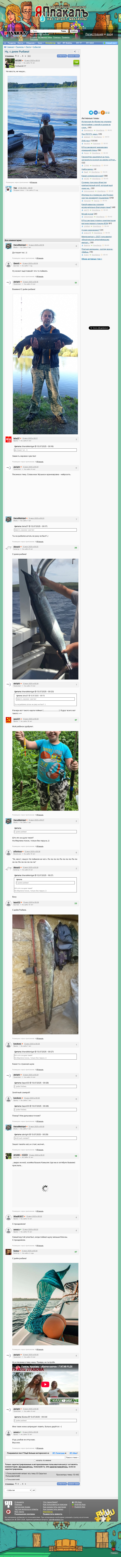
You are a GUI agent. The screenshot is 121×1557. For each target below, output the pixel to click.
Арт (59, 43)
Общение (30, 43)
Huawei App (79, 1507)
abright (16, 282)
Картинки (96, 143)
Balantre (87, 245)
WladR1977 (18, 1216)
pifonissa (17, 851)
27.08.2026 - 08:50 (25, 188)
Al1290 (18, 60)
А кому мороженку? (91, 230)
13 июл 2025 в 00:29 (30, 1075)
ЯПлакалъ (33, 182)
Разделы (12, 43)
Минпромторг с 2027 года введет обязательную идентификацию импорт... (97, 240)
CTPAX (86, 165)
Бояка (16, 1251)
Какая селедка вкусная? (93, 176)
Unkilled (87, 226)
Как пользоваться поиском (55, 1504)
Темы (63, 31)
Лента (20, 43)
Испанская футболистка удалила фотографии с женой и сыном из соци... (96, 124)
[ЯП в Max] (109, 112)
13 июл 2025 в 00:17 (30, 438)
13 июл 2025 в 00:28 (32, 851)
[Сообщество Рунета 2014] (112, 1515)
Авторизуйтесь (26, 1467)
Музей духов (87, 214)
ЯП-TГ (79, 43)
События (37, 47)
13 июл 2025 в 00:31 (36, 1155)
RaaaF (86, 172)
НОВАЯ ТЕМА (73, 56)
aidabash (87, 137)
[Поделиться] (74, 51)
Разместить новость (52, 1514)
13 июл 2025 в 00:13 (32, 60)
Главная (10, 47)
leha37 (16, 438)
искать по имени (43, 1460)
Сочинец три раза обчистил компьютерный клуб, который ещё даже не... (97, 185)
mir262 (86, 179)
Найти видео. (87, 169)
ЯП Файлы (67, 43)
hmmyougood (89, 191)
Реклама (34, 39)
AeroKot (87, 143)
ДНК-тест (86, 141)
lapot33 (16, 902)
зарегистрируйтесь (59, 1467)
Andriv (86, 255)
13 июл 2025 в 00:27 (36, 820)
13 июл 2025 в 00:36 (30, 1409)
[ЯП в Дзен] (99, 112)
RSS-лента (19, 1512)
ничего (16, 1229)
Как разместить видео (53, 1509)
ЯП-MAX (90, 43)
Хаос (40, 43)
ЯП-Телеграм (58, 1453)
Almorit (16, 547)
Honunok (87, 201)
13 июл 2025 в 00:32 (34, 1216)
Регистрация (94, 34)
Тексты (96, 201)
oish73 (86, 210)
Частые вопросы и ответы (26, 1509)
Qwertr (16, 263)
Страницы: (9, 56)
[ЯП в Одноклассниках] (103, 112)
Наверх (114, 1553)
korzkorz (17, 1044)
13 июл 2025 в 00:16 (36, 245)
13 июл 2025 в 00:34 (29, 1251)
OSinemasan (88, 217)
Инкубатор (50, 43)
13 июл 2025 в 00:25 (30, 547)
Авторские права (22, 1507)
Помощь (57, 37)
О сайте (33, 37)
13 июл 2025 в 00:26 (30, 683)
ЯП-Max (73, 1453)
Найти (74, 31)
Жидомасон (88, 130)
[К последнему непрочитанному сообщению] (29, 56)
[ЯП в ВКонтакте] (96, 112)
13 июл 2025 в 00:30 (32, 1098)
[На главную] (5, 43)
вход (110, 34)
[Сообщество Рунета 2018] (98, 1515)
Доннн (86, 153)
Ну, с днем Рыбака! (17, 51)
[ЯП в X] (106, 112)
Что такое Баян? (50, 1502)
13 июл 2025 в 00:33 (30, 1229)
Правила (65, 37)
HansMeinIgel (19, 245)
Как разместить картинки (54, 1507)
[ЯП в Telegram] (91, 112)
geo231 (16, 719)
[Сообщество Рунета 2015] (105, 1515)
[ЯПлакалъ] (16, 34)
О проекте (19, 1502)
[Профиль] (10, 63)
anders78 (87, 233)
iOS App (78, 1502)
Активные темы (45, 37)
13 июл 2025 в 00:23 (36, 518)
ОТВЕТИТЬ (62, 56)
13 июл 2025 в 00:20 (30, 467)
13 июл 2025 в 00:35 (30, 1355)
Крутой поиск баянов (39, 34)
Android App (80, 1504)
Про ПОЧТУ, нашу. (90, 134)
